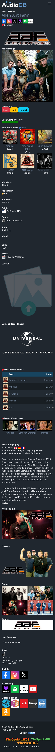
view (23, 127)
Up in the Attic (45, 145)
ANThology (27, 170)
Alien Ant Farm (16, 15)
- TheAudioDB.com (23, 726)
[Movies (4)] (5, 400)
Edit (14, 109)
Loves (49, 374)
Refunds (35, 746)
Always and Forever (27, 147)
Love (5, 109)
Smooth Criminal (17, 380)
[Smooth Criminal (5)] (5, 379)
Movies (12, 400)
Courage (13, 393)
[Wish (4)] (5, 407)
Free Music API (9, 729)
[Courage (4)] (5, 393)
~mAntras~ (10, 145)
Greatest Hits (44, 170)
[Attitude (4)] (5, 386)
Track (12, 374)
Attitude (13, 386)
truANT (10, 170)
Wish (11, 407)
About (7, 746)
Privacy (24, 746)
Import (23, 109)
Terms (15, 746)
